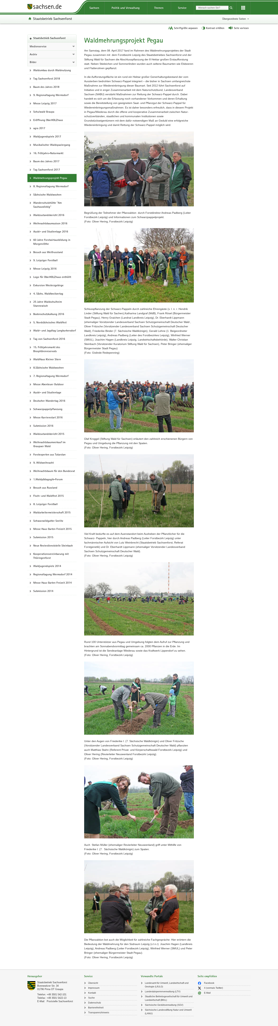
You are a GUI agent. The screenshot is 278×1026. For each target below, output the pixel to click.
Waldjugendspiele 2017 (47, 136)
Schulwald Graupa (43, 111)
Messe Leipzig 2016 (45, 268)
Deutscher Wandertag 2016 (49, 400)
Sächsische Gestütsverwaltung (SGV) (164, 1005)
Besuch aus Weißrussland (48, 252)
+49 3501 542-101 (56, 994)
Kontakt (92, 993)
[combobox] (212, 7)
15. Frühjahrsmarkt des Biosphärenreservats (46, 349)
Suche (91, 997)
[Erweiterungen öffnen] (243, 8)
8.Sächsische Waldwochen (48, 367)
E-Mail (207, 993)
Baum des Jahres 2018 (46, 87)
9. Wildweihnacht (43, 462)
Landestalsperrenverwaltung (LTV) (162, 991)
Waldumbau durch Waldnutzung (52, 70)
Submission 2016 (43, 425)
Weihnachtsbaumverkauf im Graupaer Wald (49, 444)
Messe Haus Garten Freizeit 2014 (52, 582)
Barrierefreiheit (95, 1007)
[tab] (53, 977)
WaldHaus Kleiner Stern (47, 359)
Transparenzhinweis (98, 1012)
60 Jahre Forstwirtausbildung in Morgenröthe (51, 242)
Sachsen (94, 8)
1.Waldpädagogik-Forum (48, 479)
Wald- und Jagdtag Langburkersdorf (54, 330)
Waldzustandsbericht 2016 (48, 215)
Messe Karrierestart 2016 (48, 417)
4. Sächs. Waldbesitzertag (48, 293)
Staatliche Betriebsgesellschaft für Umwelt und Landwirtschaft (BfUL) (169, 998)
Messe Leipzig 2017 (45, 103)
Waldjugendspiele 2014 (47, 566)
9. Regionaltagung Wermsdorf (50, 95)
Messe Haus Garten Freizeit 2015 (52, 529)
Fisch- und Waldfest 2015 (48, 495)
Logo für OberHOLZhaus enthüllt (52, 277)
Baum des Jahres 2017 (46, 161)
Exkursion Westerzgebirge (48, 285)
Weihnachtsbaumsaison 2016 (50, 223)
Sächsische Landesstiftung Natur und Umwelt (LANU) (168, 1012)
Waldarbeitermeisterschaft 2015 (52, 512)
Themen (158, 8)
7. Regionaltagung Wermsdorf (50, 376)
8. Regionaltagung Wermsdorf (50, 186)
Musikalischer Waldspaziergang (51, 145)
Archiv (33, 54)
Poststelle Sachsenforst (60, 1001)
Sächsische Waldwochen (47, 194)
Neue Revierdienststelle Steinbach (53, 545)
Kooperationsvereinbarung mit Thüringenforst (51, 556)
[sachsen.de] (54, 7)
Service (182, 8)
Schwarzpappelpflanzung (47, 409)
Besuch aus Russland (45, 487)
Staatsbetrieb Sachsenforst (52, 18)
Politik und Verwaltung (126, 8)
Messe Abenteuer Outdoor (48, 384)
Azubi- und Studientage (47, 392)
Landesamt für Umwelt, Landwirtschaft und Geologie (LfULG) (167, 985)
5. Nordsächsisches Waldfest (50, 322)
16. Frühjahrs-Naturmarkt (48, 153)
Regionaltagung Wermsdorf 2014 (52, 574)
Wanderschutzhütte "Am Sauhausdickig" (47, 204)
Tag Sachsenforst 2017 (46, 169)
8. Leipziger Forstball (45, 504)
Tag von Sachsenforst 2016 (49, 339)
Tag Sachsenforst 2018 (46, 78)
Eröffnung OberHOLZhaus (48, 120)
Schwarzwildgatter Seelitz (48, 520)
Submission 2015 (43, 537)
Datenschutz (94, 1002)
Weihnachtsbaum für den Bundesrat (54, 471)
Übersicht (93, 983)
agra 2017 (39, 128)
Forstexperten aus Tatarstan (49, 454)
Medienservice (38, 46)
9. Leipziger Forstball (45, 260)
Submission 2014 (43, 591)
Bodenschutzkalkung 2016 (48, 314)
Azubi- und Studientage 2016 (50, 231)
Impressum (93, 988)
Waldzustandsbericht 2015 (48, 434)
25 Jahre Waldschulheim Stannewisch (47, 303)
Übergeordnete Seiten (234, 18)
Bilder (33, 62)
